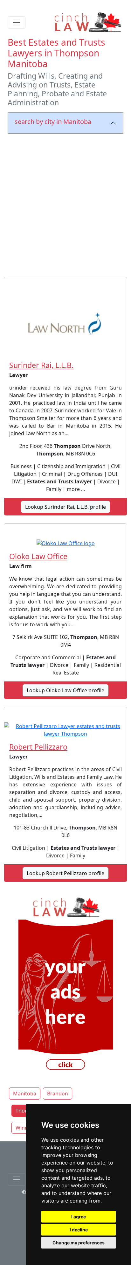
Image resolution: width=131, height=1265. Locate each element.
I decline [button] (79, 1229)
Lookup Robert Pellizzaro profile (65, 873)
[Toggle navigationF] (16, 1179)
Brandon (57, 1093)
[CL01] (65, 985)
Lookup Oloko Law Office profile (65, 690)
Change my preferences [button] (78, 1242)
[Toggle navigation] (16, 22)
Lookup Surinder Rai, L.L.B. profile (65, 506)
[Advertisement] (65, 204)
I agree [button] (78, 1216)
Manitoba (24, 1093)
